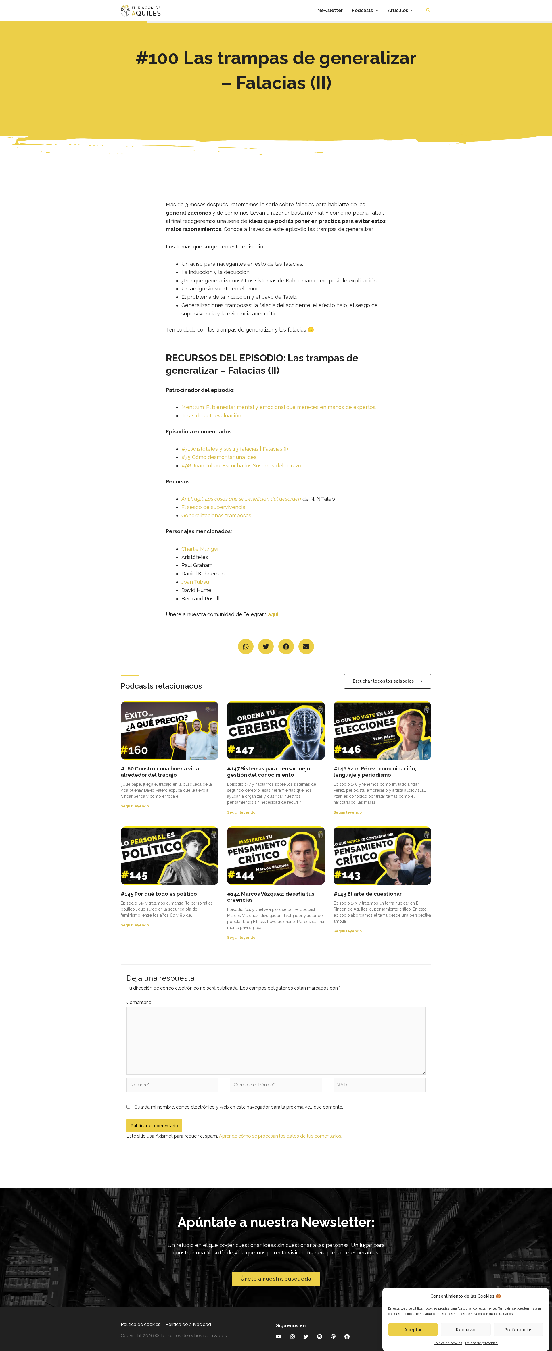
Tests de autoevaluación (211, 416)
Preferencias (518, 1329)
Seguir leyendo (135, 806)
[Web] (379, 1086)
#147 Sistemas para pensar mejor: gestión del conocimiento (270, 772)
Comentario (140, 1002)
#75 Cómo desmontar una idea (219, 457)
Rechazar (466, 1329)
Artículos (398, 10)
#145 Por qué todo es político (159, 894)
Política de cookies (448, 1343)
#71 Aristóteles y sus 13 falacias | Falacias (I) (234, 449)
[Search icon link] (428, 10)
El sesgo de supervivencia (213, 507)
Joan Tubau (195, 582)
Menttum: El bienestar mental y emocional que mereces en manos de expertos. (278, 407)
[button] (246, 646)
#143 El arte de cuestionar (368, 894)
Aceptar (413, 1329)
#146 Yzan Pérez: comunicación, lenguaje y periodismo (375, 772)
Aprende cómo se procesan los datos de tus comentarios (280, 1136)
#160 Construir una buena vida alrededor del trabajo (160, 772)
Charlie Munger (200, 549)
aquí (273, 614)
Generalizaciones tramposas (216, 515)
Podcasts (362, 10)
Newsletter (330, 10)
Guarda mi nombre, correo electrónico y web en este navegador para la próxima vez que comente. (238, 1107)
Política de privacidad (481, 1343)
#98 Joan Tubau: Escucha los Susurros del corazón (242, 465)
